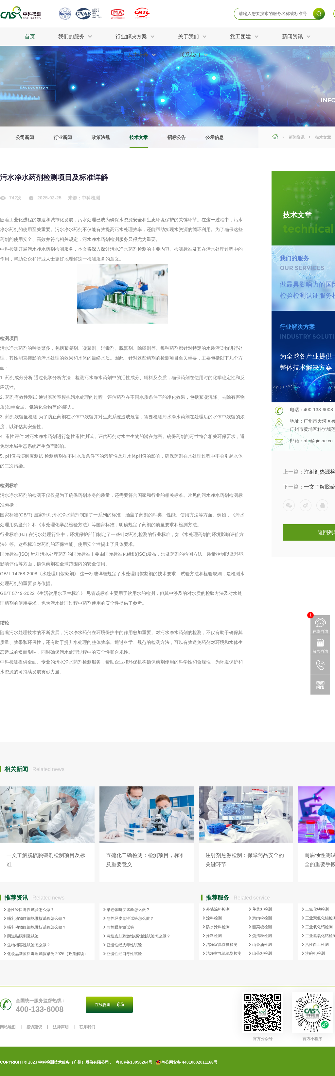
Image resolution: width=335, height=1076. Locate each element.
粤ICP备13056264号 (134, 1062)
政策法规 (101, 137)
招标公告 (177, 137)
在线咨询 (103, 1004)
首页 (30, 36)
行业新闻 (63, 137)
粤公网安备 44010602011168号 (189, 1062)
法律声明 (61, 1027)
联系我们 (87, 1027)
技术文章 (139, 137)
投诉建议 (34, 1027)
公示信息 (214, 137)
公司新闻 (25, 137)
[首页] (276, 137)
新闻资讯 (297, 137)
